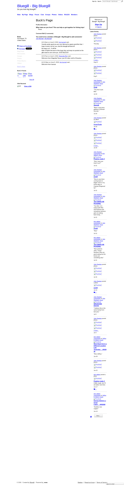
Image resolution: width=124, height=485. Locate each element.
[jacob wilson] (20, 75)
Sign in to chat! (110, 484)
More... (98, 415)
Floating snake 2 (99, 159)
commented (97, 82)
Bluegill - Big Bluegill (33, 6)
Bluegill (32, 482)
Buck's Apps (21, 66)
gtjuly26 (96, 105)
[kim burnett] (30, 75)
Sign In (99, 1)
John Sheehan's (99, 82)
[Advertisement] (96, 449)
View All (31, 79)
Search (122, 1)
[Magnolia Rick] (25, 75)
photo (101, 83)
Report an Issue (90, 482)
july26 (96, 177)
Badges (80, 482)
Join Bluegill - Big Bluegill (44, 38)
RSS (91, 417)
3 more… (96, 330)
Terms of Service (102, 482)
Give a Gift (27, 86)
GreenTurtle (98, 124)
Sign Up (94, 1)
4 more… (96, 145)
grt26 (95, 87)
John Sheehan (98, 34)
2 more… (96, 60)
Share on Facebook (25, 46)
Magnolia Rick (63, 56)
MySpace (22, 49)
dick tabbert (97, 221)
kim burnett (62, 42)
